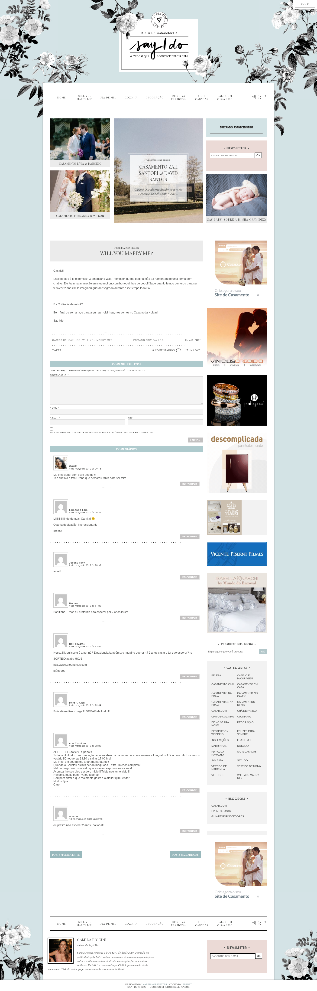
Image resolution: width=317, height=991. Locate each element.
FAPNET (187, 984)
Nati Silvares (77, 644)
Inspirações (220, 740)
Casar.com (219, 710)
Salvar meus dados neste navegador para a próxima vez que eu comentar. (102, 432)
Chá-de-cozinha (222, 716)
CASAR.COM (219, 805)
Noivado (243, 745)
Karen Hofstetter (155, 984)
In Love (195, 350)
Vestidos (217, 775)
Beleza (216, 675)
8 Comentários (163, 350)
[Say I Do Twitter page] (259, 97)
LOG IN (305, 3)
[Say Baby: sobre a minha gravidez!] (236, 195)
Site (130, 418)
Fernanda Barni (78, 510)
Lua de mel (244, 740)
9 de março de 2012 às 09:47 (85, 513)
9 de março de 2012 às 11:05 (85, 606)
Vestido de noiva (249, 766)
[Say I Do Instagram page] (253, 97)
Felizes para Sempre (245, 733)
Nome (55, 408)
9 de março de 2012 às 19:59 (85, 705)
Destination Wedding (219, 733)
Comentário (59, 375)
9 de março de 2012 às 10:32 (85, 565)
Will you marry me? (97, 340)
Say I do (74, 340)
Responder (189, 484)
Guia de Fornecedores (227, 816)
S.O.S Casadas (246, 751)
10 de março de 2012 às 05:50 (86, 819)
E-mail (55, 418)
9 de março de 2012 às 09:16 (85, 469)
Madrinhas (218, 745)
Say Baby (217, 760)
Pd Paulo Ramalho (217, 753)
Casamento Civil (222, 684)
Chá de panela (247, 710)
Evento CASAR (221, 811)
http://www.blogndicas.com (70, 664)
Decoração (245, 722)
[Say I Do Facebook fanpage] (264, 97)
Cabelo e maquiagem (245, 677)
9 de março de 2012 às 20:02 (85, 746)
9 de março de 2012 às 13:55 (85, 646)
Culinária (244, 716)
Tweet (56, 350)
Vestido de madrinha (219, 768)
